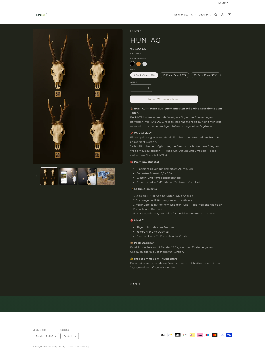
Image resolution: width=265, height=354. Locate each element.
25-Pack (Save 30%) (205, 75)
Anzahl (134, 82)
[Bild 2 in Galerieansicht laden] (68, 176)
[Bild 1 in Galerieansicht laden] (49, 176)
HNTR (43, 347)
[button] (216, 14)
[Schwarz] (132, 64)
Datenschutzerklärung (78, 347)
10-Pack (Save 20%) (174, 75)
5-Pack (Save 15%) (144, 75)
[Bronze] (138, 64)
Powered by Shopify (55, 347)
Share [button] (136, 283)
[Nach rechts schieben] (119, 176)
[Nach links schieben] (36, 176)
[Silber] (144, 64)
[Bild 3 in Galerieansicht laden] (87, 176)
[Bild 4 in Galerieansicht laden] (106, 176)
